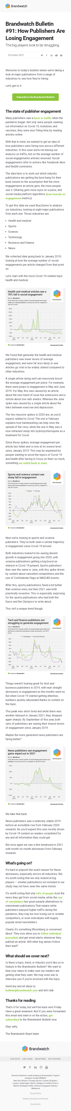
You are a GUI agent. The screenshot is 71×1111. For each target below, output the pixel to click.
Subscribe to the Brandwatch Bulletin (36, 97)
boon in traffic (42, 118)
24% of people (45, 893)
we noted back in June (33, 463)
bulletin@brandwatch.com (22, 990)
